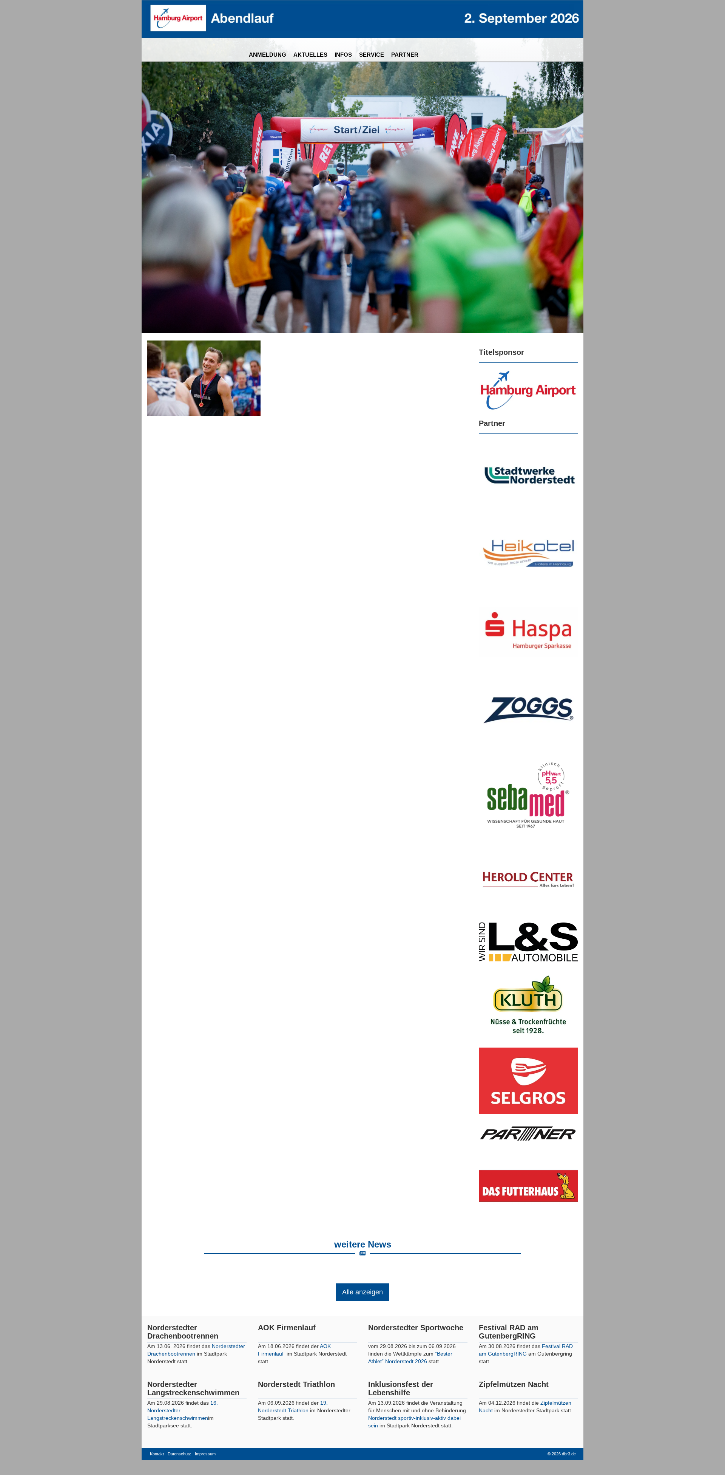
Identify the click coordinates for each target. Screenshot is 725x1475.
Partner (404, 54)
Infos (343, 54)
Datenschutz (179, 1454)
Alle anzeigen (362, 1292)
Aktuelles (310, 54)
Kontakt (157, 1454)
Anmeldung (267, 54)
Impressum (205, 1454)
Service (371, 54)
